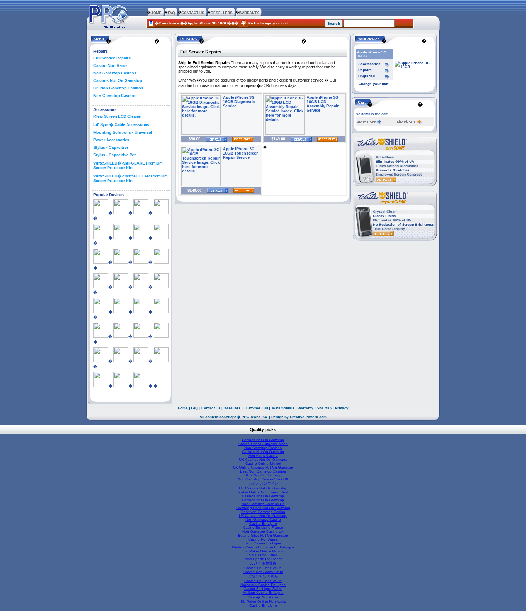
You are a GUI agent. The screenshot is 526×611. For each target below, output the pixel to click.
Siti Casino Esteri (263, 555)
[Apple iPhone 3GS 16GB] (161, 213)
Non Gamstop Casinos (114, 73)
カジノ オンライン (263, 483)
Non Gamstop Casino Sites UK (263, 479)
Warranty (305, 408)
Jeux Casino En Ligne (263, 543)
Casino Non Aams (110, 65)
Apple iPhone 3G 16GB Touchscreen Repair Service (241, 153)
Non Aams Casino (263, 456)
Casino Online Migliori (263, 463)
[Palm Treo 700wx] (140, 336)
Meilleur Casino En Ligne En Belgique (263, 547)
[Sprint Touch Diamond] (161, 361)
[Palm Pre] (120, 336)
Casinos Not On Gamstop (117, 80)
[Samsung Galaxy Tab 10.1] (120, 361)
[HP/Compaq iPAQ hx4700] (140, 287)
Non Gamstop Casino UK (263, 531)
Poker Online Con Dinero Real (263, 492)
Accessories (369, 64)
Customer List (256, 408)
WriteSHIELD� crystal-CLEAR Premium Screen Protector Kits (130, 178)
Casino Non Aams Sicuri (263, 572)
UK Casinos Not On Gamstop (263, 459)
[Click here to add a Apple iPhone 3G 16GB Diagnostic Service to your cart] (240, 139)
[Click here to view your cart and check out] (369, 123)
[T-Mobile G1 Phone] (120, 385)
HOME (156, 13)
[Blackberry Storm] (120, 262)
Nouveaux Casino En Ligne (263, 585)
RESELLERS (222, 13)
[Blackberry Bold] (161, 237)
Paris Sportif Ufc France (263, 559)
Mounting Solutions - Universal (122, 132)
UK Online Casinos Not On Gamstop (263, 467)
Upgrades (366, 76)
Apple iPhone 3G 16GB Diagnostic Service (239, 101)
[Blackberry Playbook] (100, 262)
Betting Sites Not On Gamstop (263, 535)
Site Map (324, 408)
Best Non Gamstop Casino (263, 512)
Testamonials (282, 408)
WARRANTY (249, 13)
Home (183, 408)
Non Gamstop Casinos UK (263, 504)
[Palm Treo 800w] (161, 336)
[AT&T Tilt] (140, 237)
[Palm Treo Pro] (100, 361)
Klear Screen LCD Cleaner (117, 116)
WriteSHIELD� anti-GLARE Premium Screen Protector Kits (128, 165)
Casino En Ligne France (263, 527)
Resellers (232, 408)
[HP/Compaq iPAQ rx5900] (161, 287)
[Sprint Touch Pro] (100, 385)
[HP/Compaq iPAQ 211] (100, 287)
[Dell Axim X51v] (161, 262)
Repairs (365, 70)
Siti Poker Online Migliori (263, 551)
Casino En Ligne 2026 (263, 568)
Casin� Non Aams (263, 597)
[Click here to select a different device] (414, 67)
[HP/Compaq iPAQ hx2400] (120, 287)
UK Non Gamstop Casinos (118, 88)
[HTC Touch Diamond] (100, 311)
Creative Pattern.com (308, 417)
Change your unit (373, 84)
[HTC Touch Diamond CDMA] (120, 311)
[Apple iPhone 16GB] (120, 213)
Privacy (342, 408)
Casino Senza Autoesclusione (263, 444)
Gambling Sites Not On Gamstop (263, 508)
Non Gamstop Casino (263, 520)
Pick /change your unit (268, 23)
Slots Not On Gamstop (263, 475)
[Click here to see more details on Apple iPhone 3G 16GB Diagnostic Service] (201, 133)
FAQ (171, 13)
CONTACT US (192, 13)
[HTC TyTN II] (161, 311)
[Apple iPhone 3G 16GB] (140, 213)
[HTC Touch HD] (140, 311)
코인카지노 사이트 (263, 576)
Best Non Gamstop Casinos (263, 471)
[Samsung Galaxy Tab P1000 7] (140, 361)
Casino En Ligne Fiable (263, 589)
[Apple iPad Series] (100, 213)
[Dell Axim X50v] (140, 262)
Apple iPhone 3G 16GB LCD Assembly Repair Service (323, 103)
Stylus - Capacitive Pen (115, 155)
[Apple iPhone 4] (100, 237)
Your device (369, 39)
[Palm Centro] (100, 336)
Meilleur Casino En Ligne (263, 593)
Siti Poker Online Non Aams (263, 601)
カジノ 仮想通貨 (263, 563)
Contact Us (210, 408)
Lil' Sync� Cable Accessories (121, 124)
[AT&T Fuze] (120, 237)
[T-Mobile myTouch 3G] (140, 385)
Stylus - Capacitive (110, 147)
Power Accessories (111, 140)
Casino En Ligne (263, 524)
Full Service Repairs (112, 58)
